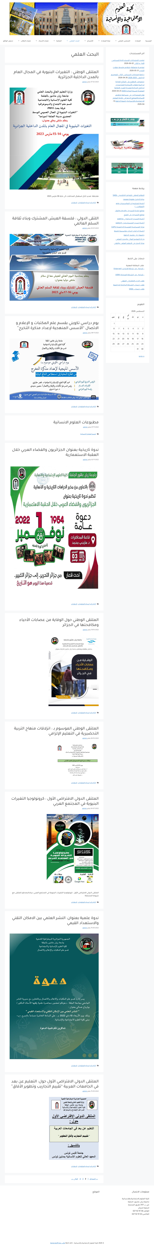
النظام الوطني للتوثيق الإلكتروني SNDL (128, 196)
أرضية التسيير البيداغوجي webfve (130, 219)
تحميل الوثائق (8, 41)
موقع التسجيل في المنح (134, 215)
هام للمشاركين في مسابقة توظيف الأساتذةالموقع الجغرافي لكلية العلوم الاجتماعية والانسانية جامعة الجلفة (128, 98)
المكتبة (59, 41)
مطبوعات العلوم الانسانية (76, 423)
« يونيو (141, 356)
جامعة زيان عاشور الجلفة (134, 235)
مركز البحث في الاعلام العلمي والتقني (129, 244)
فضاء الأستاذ (43, 41)
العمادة (138, 41)
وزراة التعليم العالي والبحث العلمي (130, 239)
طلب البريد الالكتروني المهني (132, 281)
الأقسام (90, 41)
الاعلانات (74, 203)
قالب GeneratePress (57, 1243)
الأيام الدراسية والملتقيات (87, 203)
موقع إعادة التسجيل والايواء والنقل (129, 211)
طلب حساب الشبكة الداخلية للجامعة (128, 285)
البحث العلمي (74, 41)
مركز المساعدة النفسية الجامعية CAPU (127, 227)
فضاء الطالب (26, 41)
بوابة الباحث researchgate (133, 200)
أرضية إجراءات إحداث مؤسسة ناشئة (129, 231)
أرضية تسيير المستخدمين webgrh (130, 223)
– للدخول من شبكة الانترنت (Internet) (128, 269)
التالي (74, 1179)
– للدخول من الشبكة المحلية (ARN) (129, 275)
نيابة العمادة (105, 41)
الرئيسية (148, 41)
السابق (94, 1179)
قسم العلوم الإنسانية (88, 434)
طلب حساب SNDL (136, 289)
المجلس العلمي (124, 41)
